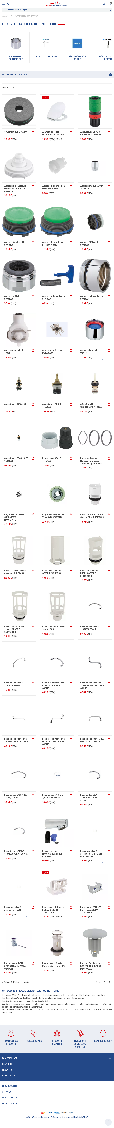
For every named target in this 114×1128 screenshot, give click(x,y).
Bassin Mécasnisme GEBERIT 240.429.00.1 (52, 571)
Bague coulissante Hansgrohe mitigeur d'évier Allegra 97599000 (91, 461)
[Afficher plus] (109, 350)
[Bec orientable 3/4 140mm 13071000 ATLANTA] (95, 774)
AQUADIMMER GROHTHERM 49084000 (91, 405)
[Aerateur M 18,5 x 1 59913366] (95, 222)
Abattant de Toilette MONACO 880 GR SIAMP (53, 133)
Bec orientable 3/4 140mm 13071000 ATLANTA (88, 798)
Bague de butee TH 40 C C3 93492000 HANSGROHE (15, 517)
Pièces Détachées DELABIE (77, 58)
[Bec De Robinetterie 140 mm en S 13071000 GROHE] (57, 662)
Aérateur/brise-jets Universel (89, 351)
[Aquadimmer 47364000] (19, 384)
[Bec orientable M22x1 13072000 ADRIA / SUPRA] (19, 831)
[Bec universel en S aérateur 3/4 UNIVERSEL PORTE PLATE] (95, 831)
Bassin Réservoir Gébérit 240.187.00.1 (53, 628)
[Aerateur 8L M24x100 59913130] (19, 222)
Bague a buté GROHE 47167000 (51, 459)
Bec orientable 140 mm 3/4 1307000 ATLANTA (52, 796)
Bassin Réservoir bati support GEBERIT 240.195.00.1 (14, 629)
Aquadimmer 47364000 (15, 404)
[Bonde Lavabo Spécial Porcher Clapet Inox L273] (57, 943)
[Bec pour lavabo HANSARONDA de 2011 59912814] (57, 831)
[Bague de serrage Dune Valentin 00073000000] (57, 494)
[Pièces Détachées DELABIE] (77, 43)
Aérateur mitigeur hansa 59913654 (91, 297)
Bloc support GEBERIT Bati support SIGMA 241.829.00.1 (90, 910)
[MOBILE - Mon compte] (104, 3)
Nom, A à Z (7, 87)
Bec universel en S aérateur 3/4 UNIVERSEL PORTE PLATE (91, 854)
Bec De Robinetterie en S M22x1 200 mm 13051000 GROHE (53, 741)
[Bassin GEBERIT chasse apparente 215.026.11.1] (19, 550)
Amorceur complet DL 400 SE (14, 351)
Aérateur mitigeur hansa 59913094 (53, 297)
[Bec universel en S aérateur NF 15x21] (19, 887)
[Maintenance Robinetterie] (16, 43)
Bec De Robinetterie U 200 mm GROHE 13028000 (92, 740)
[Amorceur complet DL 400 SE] (19, 330)
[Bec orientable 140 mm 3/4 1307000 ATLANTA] (57, 774)
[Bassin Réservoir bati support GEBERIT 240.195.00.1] (19, 606)
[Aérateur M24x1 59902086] (19, 276)
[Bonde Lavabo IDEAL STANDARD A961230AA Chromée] (19, 943)
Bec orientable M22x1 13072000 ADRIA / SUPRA (15, 852)
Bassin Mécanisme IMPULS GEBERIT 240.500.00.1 (89, 573)
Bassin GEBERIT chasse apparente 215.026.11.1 (15, 571)
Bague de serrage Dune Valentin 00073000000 (53, 515)
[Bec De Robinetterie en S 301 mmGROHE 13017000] (19, 718)
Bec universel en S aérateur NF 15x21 (12, 908)
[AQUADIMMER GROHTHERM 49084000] (95, 384)
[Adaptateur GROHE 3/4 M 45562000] (95, 165)
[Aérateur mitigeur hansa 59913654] (95, 276)
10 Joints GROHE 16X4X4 (15, 132)
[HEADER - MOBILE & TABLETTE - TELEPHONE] (9, 3)
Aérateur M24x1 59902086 (11, 297)
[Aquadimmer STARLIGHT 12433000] (19, 438)
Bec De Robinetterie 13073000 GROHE (89, 628)
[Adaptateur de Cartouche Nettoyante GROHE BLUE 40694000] (19, 165)
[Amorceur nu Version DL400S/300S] (57, 330)
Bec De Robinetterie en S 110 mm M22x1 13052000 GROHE (92, 685)
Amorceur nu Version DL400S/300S (52, 351)
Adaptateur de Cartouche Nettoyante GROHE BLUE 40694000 (16, 188)
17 (105, 982)
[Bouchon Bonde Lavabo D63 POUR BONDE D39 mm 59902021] (95, 943)
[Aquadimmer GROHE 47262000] (57, 384)
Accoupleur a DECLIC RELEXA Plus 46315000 (90, 133)
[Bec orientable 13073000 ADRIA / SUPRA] (19, 774)
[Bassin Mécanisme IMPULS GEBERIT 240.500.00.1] (95, 550)
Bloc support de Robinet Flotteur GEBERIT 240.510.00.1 (53, 910)
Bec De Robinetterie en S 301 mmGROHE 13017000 (16, 740)
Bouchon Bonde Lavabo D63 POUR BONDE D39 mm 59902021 (91, 966)
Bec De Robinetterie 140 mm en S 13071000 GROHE (53, 685)
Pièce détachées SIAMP (46, 57)
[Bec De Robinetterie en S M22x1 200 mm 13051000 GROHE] (57, 718)
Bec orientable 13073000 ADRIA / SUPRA (15, 796)
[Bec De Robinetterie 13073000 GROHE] (95, 606)
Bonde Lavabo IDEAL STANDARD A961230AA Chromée (15, 966)
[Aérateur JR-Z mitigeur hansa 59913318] (57, 222)
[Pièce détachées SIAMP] (46, 43)
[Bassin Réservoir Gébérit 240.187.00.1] (57, 606)
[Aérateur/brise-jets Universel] (95, 330)
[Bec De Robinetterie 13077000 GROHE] (19, 662)
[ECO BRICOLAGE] (56, 3)
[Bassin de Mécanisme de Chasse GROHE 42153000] (95, 494)
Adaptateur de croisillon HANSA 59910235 (53, 187)
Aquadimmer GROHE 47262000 (51, 405)
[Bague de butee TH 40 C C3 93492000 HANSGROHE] (19, 494)
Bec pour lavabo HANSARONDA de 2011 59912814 (52, 854)
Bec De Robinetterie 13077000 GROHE (13, 684)
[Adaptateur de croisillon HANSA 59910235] (57, 165)
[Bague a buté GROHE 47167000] (57, 438)
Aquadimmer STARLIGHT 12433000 (16, 459)
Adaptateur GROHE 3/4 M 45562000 (91, 187)
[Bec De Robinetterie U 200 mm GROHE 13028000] (95, 718)
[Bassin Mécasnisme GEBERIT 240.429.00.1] (57, 550)
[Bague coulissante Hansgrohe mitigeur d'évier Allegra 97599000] (95, 438)
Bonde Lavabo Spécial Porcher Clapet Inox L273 (53, 964)
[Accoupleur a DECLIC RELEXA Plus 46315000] (95, 111)
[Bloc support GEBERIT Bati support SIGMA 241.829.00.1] (95, 887)
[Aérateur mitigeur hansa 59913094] (57, 276)
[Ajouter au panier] (33, 132)
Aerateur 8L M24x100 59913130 (14, 243)
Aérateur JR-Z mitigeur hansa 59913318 (53, 243)
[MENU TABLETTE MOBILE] (4, 3)
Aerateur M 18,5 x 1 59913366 (89, 243)
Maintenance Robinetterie (16, 58)
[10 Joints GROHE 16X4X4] (19, 111)
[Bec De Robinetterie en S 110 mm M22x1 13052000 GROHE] (95, 662)
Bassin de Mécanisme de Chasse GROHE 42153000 (92, 515)
